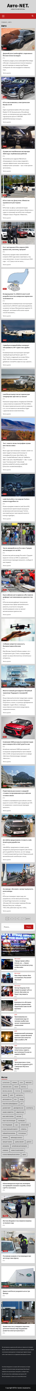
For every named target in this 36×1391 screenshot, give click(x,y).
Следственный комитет (10, 1129)
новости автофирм (17, 1150)
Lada (21, 1082)
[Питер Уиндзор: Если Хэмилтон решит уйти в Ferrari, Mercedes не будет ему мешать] (7, 991)
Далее (28, 919)
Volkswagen (27, 1091)
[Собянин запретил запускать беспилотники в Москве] (18, 630)
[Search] (32, 16)
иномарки (6, 1146)
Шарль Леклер (19, 1141)
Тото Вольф (22, 1133)
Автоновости (7, 1099)
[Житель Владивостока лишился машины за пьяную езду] (18, 1207)
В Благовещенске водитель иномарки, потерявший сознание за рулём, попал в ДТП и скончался (17, 1186)
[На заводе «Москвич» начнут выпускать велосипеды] (18, 875)
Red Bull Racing (7, 1091)
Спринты (23, 1129)
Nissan (16, 1086)
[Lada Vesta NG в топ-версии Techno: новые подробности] (18, 485)
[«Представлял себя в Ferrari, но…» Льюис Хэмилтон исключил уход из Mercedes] (7, 964)
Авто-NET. (18, 5)
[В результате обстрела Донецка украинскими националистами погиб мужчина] (7, 1005)
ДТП (15, 1000)
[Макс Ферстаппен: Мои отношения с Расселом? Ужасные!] (7, 977)
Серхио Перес (25, 1125)
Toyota (17, 1091)
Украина (5, 1137)
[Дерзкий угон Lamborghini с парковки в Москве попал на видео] (18, 39)
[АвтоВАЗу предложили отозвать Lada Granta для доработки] (18, 826)
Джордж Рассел (18, 1108)
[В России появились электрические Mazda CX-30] (18, 88)
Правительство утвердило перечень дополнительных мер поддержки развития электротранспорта (16, 1328)
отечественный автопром (11, 1154)
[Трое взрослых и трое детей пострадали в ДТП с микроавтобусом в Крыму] (7, 1065)
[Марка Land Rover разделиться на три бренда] (18, 1277)
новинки (5, 1150)
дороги (29, 1141)
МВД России (20, 1112)
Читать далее (7, 73)
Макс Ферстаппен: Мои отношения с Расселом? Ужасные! (22, 977)
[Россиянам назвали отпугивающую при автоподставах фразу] (18, 1242)
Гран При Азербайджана (10, 1103)
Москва (18, 1116)
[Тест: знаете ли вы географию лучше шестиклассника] (18, 429)
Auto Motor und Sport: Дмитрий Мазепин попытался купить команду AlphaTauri (16, 948)
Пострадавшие (7, 1125)
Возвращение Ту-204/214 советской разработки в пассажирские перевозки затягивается (17, 296)
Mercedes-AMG (7, 1086)
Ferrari (14, 1082)
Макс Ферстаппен (8, 1116)
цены (24, 1154)
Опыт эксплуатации (9, 1120)
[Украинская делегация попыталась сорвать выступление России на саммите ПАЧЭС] (7, 1051)
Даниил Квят (7, 1108)
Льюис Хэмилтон (8, 1112)
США (16, 1125)
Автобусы (19, 1095)
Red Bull (23, 1086)
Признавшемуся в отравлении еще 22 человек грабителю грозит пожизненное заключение (22, 1021)
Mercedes (29, 1082)
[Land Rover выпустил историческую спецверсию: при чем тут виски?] (18, 380)
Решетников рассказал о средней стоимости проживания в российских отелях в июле (17, 793)
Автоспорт (6, 943)
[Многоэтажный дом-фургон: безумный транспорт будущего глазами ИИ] (18, 676)
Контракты (29, 1108)
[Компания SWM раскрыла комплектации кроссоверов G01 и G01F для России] (18, 728)
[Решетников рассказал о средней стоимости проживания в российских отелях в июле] (18, 777)
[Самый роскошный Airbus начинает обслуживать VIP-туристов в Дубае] (18, 331)
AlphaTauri (6, 1082)
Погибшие (21, 1120)
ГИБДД (21, 1099)
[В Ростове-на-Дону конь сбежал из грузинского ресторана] (18, 186)
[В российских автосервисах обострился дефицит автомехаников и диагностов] (18, 581)
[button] (3, 15)
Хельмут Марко (7, 1141)
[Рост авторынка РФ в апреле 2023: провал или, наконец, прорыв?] (18, 233)
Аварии (5, 1095)
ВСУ (15, 1099)
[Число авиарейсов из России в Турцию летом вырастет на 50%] (18, 534)
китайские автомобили (19, 1146)
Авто (4, 48)
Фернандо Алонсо (16, 1137)
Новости (5, 1286)
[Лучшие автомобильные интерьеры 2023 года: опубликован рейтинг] (18, 137)
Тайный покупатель (9, 1133)
